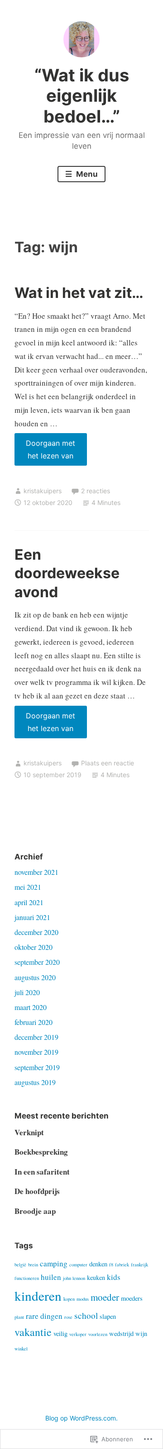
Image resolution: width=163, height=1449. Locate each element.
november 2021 (36, 872)
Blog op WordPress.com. (81, 1418)
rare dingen (44, 1316)
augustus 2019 (35, 1082)
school (86, 1315)
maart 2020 (30, 1007)
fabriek (122, 1264)
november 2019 (36, 1052)
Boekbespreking (41, 1151)
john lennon (74, 1278)
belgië (20, 1264)
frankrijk (139, 1264)
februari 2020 (33, 1022)
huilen (51, 1277)
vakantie (33, 1332)
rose (68, 1317)
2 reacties (95, 491)
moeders (132, 1298)
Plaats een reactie (107, 763)
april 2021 (28, 902)
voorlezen (97, 1334)
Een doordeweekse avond (67, 573)
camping (53, 1263)
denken (98, 1264)
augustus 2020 (35, 977)
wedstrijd (121, 1333)
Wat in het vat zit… (79, 293)
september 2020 (37, 962)
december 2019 (36, 1037)
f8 (111, 1264)
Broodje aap (35, 1211)
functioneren (26, 1278)
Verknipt (29, 1132)
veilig (60, 1333)
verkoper (77, 1334)
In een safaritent (42, 1171)
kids (113, 1277)
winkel (21, 1348)
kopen (69, 1299)
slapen (108, 1316)
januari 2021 (32, 917)
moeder (105, 1297)
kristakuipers (43, 491)
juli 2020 (27, 992)
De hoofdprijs (37, 1191)
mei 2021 (27, 887)
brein (33, 1264)
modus (83, 1299)
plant (19, 1317)
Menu (86, 174)
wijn (141, 1333)
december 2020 (36, 932)
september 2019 (37, 1067)
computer (78, 1264)
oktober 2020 (33, 947)
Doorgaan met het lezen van (45, 452)
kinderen (38, 1295)
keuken (96, 1277)
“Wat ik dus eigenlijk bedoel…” (81, 96)
